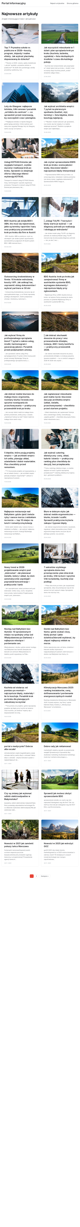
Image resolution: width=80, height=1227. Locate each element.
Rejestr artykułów (57, 3)
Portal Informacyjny (14, 3)
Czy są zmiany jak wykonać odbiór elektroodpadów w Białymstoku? (18, 796)
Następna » (45, 876)
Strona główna (72, 3)
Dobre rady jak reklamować (57, 746)
